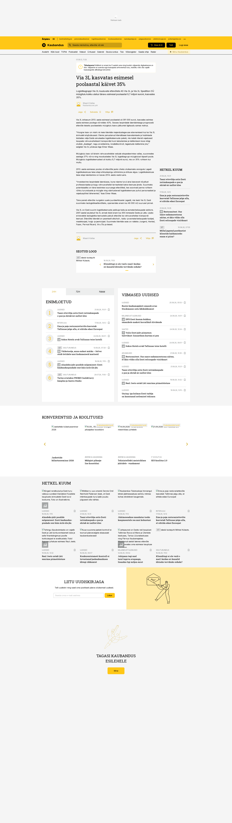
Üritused (91, 52)
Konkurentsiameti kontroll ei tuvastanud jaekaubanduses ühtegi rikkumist (94, 559)
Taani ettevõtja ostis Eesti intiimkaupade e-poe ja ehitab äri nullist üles (173, 182)
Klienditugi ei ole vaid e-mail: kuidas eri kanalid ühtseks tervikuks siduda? (169, 559)
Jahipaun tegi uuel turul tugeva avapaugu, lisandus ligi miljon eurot (130, 559)
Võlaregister (131, 52)
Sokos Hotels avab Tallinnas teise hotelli (81, 339)
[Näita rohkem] (184, 39)
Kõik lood (55, 52)
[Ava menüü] (53, 39)
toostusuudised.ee (115, 39)
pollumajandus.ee (174, 39)
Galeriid (100, 52)
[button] (79, 595)
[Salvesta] (108, 309)
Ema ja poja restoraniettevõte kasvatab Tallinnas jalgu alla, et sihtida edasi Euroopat (174, 198)
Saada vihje (143, 52)
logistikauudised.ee (99, 39)
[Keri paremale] (153, 264)
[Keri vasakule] (100, 264)
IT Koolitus (156, 457)
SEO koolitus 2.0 (159, 460)
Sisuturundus (112, 52)
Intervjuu (62, 323)
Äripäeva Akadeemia (93, 457)
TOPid (64, 52)
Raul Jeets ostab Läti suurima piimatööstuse (148, 383)
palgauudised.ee (145, 39)
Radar (153, 52)
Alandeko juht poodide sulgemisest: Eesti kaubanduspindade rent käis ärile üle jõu (57, 520)
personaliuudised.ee (81, 39)
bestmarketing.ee (65, 39)
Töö (122, 52)
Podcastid (73, 52)
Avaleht (45, 52)
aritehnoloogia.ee (159, 39)
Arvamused (127, 353)
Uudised (61, 310)
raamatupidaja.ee (130, 39)
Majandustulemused (131, 316)
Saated (125, 329)
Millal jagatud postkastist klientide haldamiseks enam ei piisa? (173, 233)
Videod (82, 52)
